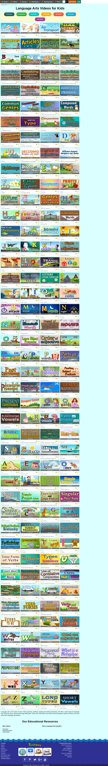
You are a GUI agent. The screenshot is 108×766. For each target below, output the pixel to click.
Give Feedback (68, 748)
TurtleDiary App (5, 758)
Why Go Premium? (67, 745)
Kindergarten (21, 14)
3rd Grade (58, 14)
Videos (15, 2)
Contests (3, 753)
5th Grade (40, 19)
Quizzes (24, 2)
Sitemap (69, 756)
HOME (2, 4)
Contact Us (69, 746)
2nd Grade (46, 14)
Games (5, 2)
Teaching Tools (48, 2)
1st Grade (34, 14)
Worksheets (35, 2)
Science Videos (6, 731)
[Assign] (18, 36)
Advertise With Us (67, 750)
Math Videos (5, 729)
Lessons (3, 751)
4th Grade (71, 14)
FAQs (70, 751)
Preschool (9, 14)
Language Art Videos (7, 730)
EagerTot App (4, 756)
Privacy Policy (68, 755)
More (59, 2)
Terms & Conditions (66, 753)
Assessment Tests (5, 755)
